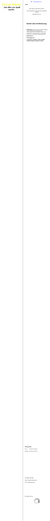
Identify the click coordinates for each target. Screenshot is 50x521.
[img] (11, 260)
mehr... (26, 431)
